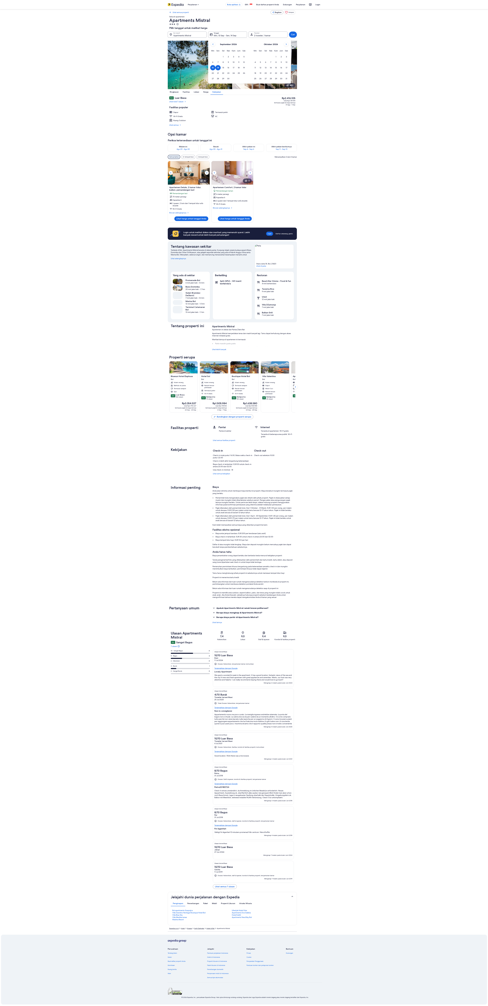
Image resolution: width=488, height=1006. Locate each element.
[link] (289, 12)
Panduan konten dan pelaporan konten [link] (260, 965)
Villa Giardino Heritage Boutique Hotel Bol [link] (188, 913)
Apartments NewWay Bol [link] (242, 917)
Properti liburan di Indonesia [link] (217, 961)
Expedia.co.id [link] (174, 928)
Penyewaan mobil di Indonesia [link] (217, 973)
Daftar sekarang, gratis (284, 234)
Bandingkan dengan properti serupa (234, 417)
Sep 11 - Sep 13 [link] (281, 149)
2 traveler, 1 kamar (262, 35)
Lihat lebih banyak (219, 349)
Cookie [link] (249, 957)
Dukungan (287, 4)
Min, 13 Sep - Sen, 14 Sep (225, 35)
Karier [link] (170, 957)
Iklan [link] (169, 973)
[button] (223, 56)
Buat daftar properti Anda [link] (176, 961)
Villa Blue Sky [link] (177, 915)
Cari (293, 34)
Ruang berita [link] (172, 969)
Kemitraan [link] (171, 965)
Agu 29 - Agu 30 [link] (183, 149)
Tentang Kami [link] (172, 953)
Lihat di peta (261, 266)
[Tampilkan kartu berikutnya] (295, 387)
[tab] (178, 903)
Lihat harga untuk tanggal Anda (191, 218)
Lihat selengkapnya (178, 258)
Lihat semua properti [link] (181, 12)
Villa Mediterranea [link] (179, 917)
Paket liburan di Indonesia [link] (216, 965)
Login (317, 4)
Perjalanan (300, 4)
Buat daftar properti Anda (267, 4)
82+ (291, 85)
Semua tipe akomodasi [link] (215, 978)
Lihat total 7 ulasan (176, 101)
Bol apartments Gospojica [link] (182, 910)
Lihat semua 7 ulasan (225, 886)
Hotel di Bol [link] (210, 928)
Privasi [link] (249, 953)
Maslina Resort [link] (178, 919)
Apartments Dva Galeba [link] (241, 913)
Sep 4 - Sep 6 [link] (248, 149)
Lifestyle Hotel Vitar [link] (239, 910)
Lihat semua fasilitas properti (224, 440)
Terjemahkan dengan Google (226, 668)
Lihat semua (174, 125)
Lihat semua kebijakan (221, 473)
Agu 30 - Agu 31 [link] (216, 149)
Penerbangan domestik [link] (215, 969)
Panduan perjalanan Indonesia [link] (217, 953)
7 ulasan (174, 646)
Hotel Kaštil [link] (236, 915)
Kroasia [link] (189, 928)
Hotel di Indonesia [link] (213, 957)
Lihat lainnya (217, 622)
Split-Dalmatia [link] (199, 928)
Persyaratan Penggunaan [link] (255, 961)
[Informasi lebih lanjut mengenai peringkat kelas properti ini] (177, 24)
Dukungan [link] (289, 953)
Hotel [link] (183, 928)
